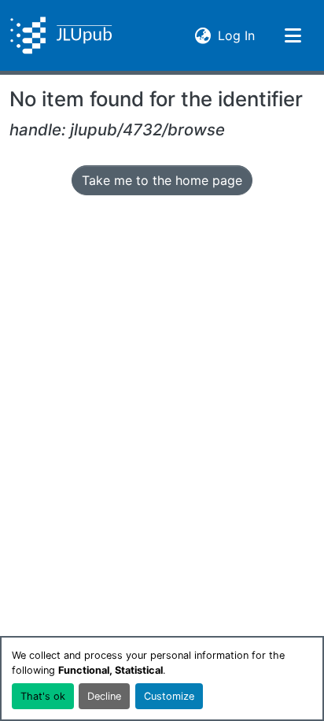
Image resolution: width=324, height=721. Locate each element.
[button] (60, 35)
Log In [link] (236, 35)
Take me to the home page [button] (162, 180)
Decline (104, 696)
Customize (169, 696)
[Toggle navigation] (293, 35)
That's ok (42, 696)
